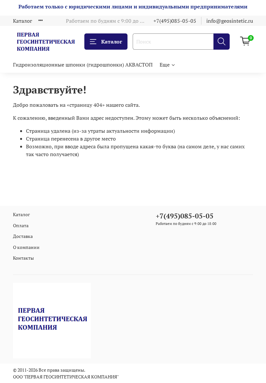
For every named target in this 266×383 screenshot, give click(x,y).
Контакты (23, 258)
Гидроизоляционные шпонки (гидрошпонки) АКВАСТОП (82, 64)
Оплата (21, 225)
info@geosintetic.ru (229, 20)
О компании (26, 247)
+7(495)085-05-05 (174, 20)
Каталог (22, 20)
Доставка (23, 236)
